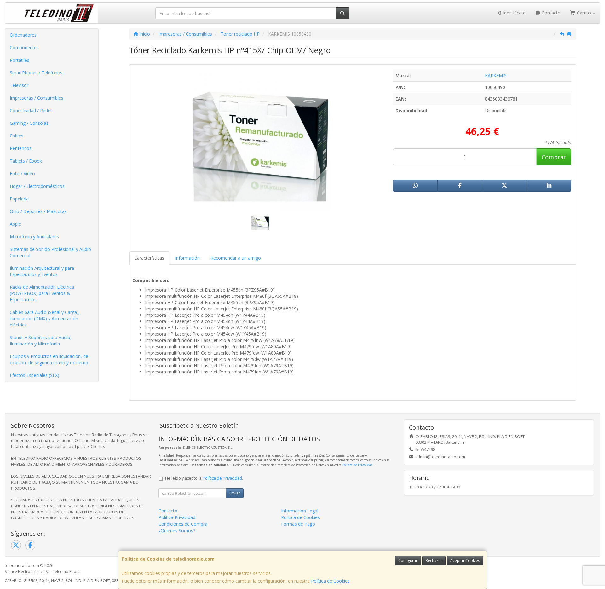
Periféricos (21, 148)
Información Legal (299, 511)
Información (187, 258)
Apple (15, 224)
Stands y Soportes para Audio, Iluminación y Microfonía (41, 340)
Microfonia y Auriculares (34, 237)
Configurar (408, 560)
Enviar (234, 493)
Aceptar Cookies (465, 560)
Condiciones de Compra (182, 524)
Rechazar (434, 560)
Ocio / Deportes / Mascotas (38, 211)
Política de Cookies (330, 581)
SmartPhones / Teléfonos (36, 73)
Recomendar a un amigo (235, 258)
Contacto (550, 13)
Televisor (19, 85)
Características (149, 258)
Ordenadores (23, 35)
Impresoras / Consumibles (36, 98)
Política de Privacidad (357, 465)
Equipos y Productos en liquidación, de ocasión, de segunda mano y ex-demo (49, 359)
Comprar (554, 157)
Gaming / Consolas (29, 123)
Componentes (24, 47)
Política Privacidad (176, 517)
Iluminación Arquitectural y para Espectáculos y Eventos (42, 271)
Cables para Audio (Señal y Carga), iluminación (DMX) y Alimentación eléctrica (45, 318)
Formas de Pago (298, 524)
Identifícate (514, 13)
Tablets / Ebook (26, 161)
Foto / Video (22, 173)
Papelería (19, 199)
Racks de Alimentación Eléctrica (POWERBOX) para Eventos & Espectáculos (42, 293)
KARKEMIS (496, 75)
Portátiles (19, 60)
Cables (16, 136)
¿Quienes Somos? (176, 531)
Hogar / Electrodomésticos (37, 186)
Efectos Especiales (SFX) (34, 375)
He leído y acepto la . (204, 478)
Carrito (584, 13)
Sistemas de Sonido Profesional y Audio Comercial (50, 252)
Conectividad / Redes (31, 110)
